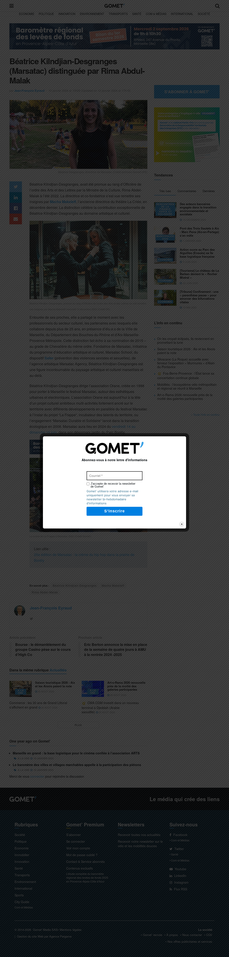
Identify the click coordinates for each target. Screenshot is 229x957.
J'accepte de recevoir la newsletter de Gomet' (113, 485)
